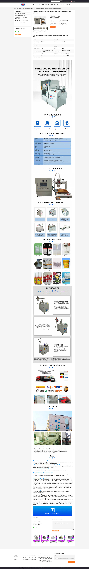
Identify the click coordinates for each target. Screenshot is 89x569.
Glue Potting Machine (19, 13)
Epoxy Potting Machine (19, 15)
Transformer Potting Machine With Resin (30, 557)
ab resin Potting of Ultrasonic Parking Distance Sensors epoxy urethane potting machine (37, 543)
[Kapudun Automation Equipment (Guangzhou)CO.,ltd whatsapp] (19, 32)
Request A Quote (67, 1)
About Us (47, 4)
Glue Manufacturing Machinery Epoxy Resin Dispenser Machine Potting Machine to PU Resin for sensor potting (62, 543)
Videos (42, 4)
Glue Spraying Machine (19, 22)
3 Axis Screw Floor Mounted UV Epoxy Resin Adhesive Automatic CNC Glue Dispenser (29, 556)
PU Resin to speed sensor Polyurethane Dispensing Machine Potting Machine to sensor (53, 543)
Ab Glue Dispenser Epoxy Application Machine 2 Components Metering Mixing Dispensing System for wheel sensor (45, 543)
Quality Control (60, 4)
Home (33, 4)
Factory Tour (53, 4)
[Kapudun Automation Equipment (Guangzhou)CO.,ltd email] (16, 32)
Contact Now (53, 26)
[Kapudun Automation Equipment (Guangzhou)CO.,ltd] (23, 4)
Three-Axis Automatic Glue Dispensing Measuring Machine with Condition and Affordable (40, 31)
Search (61, 1)
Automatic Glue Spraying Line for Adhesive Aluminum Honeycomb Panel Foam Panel (45, 561)
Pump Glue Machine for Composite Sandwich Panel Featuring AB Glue (44, 555)
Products (38, 4)
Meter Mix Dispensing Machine (25, 8)
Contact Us (67, 4)
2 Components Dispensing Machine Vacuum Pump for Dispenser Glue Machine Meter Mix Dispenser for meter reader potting (70, 543)
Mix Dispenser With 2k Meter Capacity (29, 559)
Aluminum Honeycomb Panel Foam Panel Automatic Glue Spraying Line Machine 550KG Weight (46, 558)
